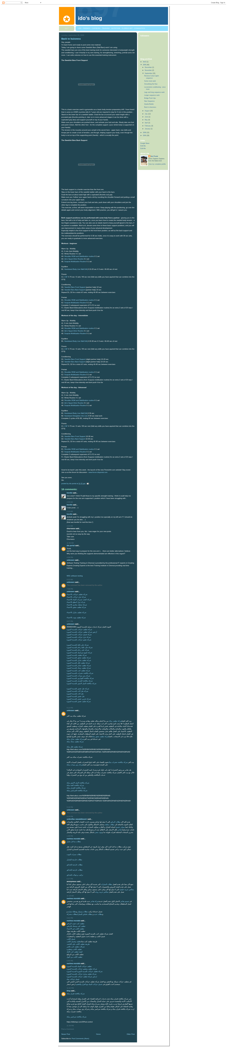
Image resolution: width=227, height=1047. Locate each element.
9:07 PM (70, 621)
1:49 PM (70, 836)
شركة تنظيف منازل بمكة (75, 739)
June (146, 117)
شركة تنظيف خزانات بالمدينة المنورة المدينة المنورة (85, 971)
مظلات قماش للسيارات (84, 914)
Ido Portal (71, 545)
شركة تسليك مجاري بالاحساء (77, 605)
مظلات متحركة (72, 914)
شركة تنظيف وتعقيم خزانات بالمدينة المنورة (82, 969)
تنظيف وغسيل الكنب (74, 941)
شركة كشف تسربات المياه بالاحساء (79, 599)
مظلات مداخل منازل (74, 841)
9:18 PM (70, 807)
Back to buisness (150, 107)
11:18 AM (70, 896)
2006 (145, 135)
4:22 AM (70, 526)
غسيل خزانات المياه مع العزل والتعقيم (89, 984)
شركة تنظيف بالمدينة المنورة (77, 655)
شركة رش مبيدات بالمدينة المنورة (78, 676)
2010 (145, 62)
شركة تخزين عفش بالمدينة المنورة (79, 699)
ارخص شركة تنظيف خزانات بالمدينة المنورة (82, 977)
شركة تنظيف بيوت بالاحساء (76, 617)
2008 (145, 132)
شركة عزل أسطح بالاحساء (76, 602)
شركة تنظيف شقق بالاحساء (76, 607)
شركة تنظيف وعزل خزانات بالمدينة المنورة (81, 974)
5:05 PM (70, 961)
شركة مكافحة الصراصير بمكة (77, 790)
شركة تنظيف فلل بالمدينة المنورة (78, 663)
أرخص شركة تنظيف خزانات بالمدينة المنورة (82, 632)
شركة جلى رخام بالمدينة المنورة (78, 650)
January (148, 129)
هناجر (120, 830)
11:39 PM (70, 1026)
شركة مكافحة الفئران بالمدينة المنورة (80, 681)
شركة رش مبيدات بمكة (75, 765)
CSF (66, 277)
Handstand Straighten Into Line (76, 416)
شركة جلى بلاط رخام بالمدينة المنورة (80, 647)
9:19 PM (70, 816)
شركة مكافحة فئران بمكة (76, 994)
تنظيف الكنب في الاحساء (75, 929)
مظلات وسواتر (83, 912)
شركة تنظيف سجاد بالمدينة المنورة (79, 668)
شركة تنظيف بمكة (115, 721)
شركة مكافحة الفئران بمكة (76, 788)
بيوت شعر (98, 832)
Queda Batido (149, 104)
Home (98, 1034)
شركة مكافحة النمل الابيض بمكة (78, 783)
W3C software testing (75, 576)
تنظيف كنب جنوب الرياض (75, 923)
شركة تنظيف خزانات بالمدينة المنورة (79, 629)
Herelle (69, 493)
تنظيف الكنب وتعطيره (74, 949)
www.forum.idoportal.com (98, 472)
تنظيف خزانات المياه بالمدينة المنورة (79, 966)
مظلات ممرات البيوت (74, 854)
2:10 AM (70, 511)
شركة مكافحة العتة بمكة (75, 785)
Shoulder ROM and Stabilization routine (79, 256)
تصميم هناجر (124, 901)
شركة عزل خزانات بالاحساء (76, 597)
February (148, 126)
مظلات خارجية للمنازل (74, 860)
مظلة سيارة (72, 912)
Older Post (131, 1034)
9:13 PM (70, 708)
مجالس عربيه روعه (102, 892)
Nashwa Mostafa (73, 839)
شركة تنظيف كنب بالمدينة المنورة (78, 670)
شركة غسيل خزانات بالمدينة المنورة (79, 634)
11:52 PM (70, 988)
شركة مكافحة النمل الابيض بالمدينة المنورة (81, 683)
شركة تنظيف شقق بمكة (100, 736)
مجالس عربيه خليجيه (126, 889)
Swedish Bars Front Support (74, 287)
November (148, 70)
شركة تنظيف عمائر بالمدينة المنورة (79, 665)
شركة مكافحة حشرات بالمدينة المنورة (80, 673)
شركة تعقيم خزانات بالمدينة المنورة (79, 640)
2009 (145, 65)
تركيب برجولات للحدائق (75, 875)
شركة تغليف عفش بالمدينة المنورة (79, 701)
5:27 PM (70, 879)
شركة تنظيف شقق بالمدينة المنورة (79, 658)
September (149, 73)
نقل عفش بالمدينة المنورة (76, 696)
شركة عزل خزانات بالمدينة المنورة (79, 637)
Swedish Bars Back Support (74, 290)
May (146, 120)
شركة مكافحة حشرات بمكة (118, 762)
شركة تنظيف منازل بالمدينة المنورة (79, 660)
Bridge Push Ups (150, 98)
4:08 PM (70, 557)
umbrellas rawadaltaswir (77, 819)
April (146, 123)
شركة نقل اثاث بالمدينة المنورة (77, 691)
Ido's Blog (90, 18)
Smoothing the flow (150, 84)
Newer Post (65, 1034)
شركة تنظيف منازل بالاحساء (76, 612)
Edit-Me (143, 146)
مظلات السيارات (106, 884)
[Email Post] (87, 483)
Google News (144, 143)
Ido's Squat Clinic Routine (73, 259)
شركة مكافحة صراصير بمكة (76, 1017)
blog (68, 991)
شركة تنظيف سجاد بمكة (75, 742)
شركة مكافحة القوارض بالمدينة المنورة (80, 678)
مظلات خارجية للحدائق (75, 865)
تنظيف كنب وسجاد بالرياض (76, 926)
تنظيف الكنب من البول (74, 957)
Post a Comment (67, 1029)
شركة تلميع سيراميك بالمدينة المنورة (79, 653)
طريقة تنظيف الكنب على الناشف (78, 944)
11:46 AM (70, 543)
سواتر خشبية (120, 827)
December (148, 67)
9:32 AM (70, 580)
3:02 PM (70, 918)
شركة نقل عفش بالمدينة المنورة (78, 689)
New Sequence (149, 101)
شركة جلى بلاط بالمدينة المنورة (78, 645)
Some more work (150, 81)
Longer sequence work (152, 95)
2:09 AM (70, 502)
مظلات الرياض (115, 822)
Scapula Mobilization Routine (75, 261)
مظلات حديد (98, 914)
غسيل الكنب (71, 939)
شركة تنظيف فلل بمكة (75, 747)
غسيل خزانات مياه (73, 979)
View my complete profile (157, 164)
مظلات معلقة (109, 824)
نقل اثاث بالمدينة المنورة (75, 694)
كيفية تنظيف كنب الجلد (75, 952)
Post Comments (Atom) (80, 1038)
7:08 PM (70, 589)
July (146, 114)
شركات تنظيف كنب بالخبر (76, 947)
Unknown (70, 560)
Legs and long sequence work (154, 92)
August (147, 111)
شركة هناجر (94, 901)
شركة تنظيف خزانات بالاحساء (77, 594)
